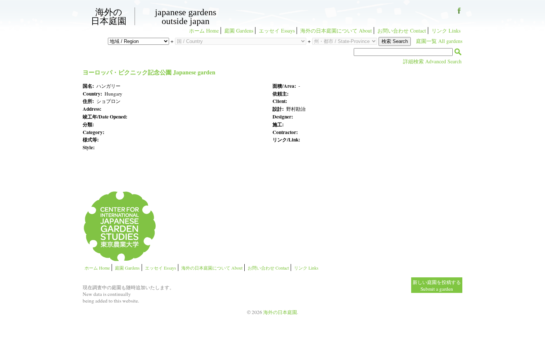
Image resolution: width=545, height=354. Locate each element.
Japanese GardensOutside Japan (185, 17)
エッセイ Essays (277, 30)
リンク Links (446, 30)
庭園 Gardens (238, 30)
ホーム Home (204, 30)
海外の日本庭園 (108, 16)
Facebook (459, 13)
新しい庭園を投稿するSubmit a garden (437, 285)
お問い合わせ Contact (401, 30)
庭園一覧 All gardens (439, 40)
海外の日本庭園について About (336, 30)
